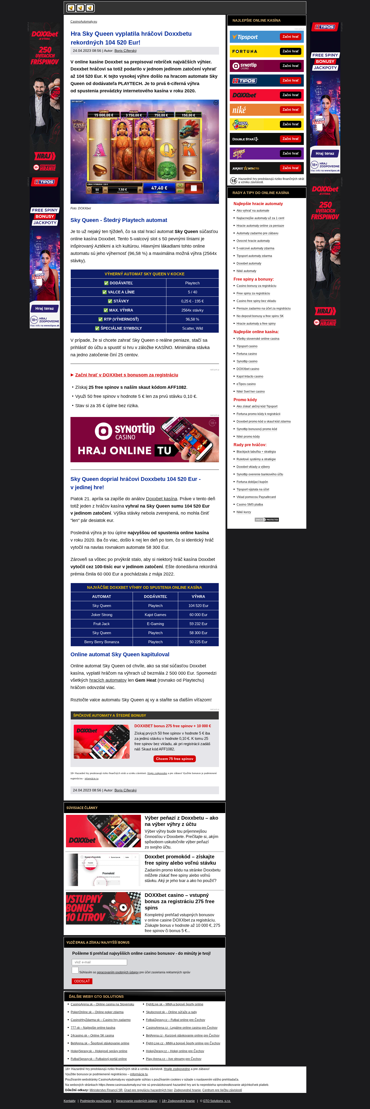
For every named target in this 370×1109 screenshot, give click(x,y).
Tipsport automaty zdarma (254, 256)
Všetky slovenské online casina (258, 338)
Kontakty (70, 1101)
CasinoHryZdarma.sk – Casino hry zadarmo (101, 1020)
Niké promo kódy (248, 436)
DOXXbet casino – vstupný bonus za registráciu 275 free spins (179, 901)
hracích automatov (108, 680)
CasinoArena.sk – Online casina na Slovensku (102, 1004)
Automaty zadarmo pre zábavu (257, 233)
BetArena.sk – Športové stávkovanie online (100, 1043)
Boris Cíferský (126, 51)
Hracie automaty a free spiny (256, 323)
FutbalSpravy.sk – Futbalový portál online (99, 1059)
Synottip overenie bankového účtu (260, 474)
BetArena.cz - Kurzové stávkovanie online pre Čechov (182, 1035)
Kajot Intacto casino (250, 376)
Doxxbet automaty (249, 263)
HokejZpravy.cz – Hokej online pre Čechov (175, 1051)
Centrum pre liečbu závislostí (222, 1090)
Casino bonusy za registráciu (256, 286)
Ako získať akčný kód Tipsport (257, 406)
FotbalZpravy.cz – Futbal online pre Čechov (175, 1020)
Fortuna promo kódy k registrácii (258, 414)
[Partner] (325, 172)
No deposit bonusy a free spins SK (260, 316)
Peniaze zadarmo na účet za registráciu (264, 308)
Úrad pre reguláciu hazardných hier (148, 1090)
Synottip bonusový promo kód (257, 429)
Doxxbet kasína (161, 498)
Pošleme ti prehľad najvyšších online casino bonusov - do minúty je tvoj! (141, 953)
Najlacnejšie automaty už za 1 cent (260, 218)
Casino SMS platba (250, 504)
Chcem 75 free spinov (174, 759)
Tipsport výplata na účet (253, 489)
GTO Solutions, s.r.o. (217, 1101)
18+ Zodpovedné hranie (178, 1101)
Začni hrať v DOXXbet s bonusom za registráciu (126, 374)
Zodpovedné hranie (187, 1090)
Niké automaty (246, 271)
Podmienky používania (95, 1101)
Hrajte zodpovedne (157, 773)
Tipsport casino (247, 346)
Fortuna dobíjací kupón (252, 482)
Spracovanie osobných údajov (136, 1101)
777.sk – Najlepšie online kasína (93, 1027)
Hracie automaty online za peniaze (260, 225)
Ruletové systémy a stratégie (256, 459)
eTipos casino (246, 384)
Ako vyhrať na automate (253, 210)
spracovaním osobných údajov (118, 972)
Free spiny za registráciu (253, 293)
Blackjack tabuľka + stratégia (256, 451)
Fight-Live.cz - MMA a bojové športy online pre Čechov (183, 1043)
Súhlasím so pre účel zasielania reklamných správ (134, 972)
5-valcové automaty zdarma (255, 248)
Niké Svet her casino (251, 391)
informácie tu (91, 778)
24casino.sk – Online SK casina (92, 1035)
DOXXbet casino (248, 369)
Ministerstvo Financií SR (106, 1090)
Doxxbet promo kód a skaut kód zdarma (264, 421)
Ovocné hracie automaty (253, 241)
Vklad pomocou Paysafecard (256, 497)
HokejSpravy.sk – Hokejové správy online (99, 1051)
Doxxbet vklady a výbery (253, 467)
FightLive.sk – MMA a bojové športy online (174, 1004)
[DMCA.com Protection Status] (266, 521)
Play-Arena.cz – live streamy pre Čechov (173, 1059)
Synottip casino (247, 361)
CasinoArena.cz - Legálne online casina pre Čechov (181, 1027)
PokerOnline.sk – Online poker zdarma (97, 1012)
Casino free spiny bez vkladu (256, 301)
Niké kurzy (244, 512)
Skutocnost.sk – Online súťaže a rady (171, 1012)
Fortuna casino (247, 354)
